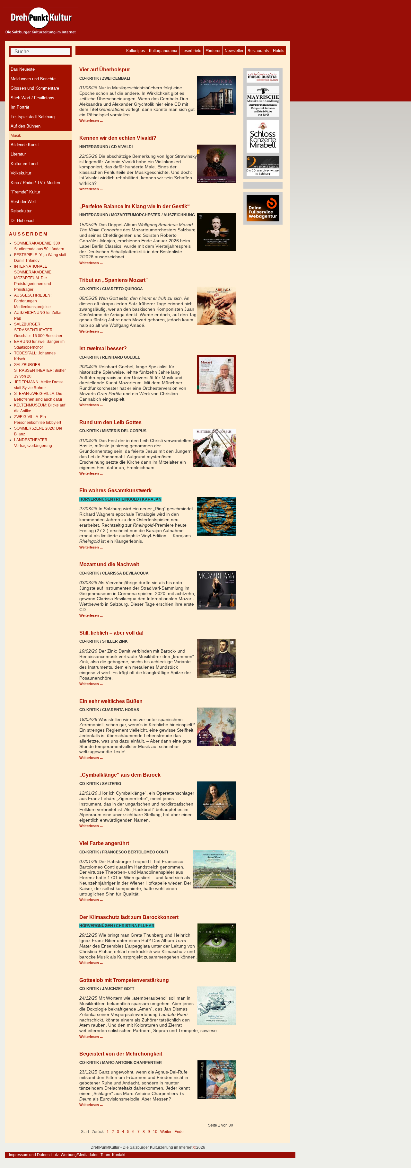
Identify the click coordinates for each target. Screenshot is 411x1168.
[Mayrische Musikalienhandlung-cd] (263, 101)
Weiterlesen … (91, 120)
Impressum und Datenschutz (34, 1155)
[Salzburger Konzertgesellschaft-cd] (263, 136)
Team (105, 1155)
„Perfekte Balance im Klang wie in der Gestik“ (134, 206)
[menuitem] (278, 50)
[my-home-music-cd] (263, 165)
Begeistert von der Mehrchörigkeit (120, 1054)
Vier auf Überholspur (104, 69)
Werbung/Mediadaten (80, 1155)
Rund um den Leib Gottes (110, 422)
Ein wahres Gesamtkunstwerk (115, 490)
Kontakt (118, 1155)
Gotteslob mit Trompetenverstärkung (124, 980)
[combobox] (40, 51)
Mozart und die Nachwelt (109, 564)
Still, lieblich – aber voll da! (111, 633)
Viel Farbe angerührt (104, 843)
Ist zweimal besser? (103, 348)
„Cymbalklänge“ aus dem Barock (120, 775)
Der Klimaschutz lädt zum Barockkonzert (129, 917)
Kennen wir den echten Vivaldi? (117, 138)
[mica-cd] (263, 76)
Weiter (165, 1131)
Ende (179, 1131)
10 (155, 1131)
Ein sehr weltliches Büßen (111, 701)
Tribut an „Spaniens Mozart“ (113, 280)
